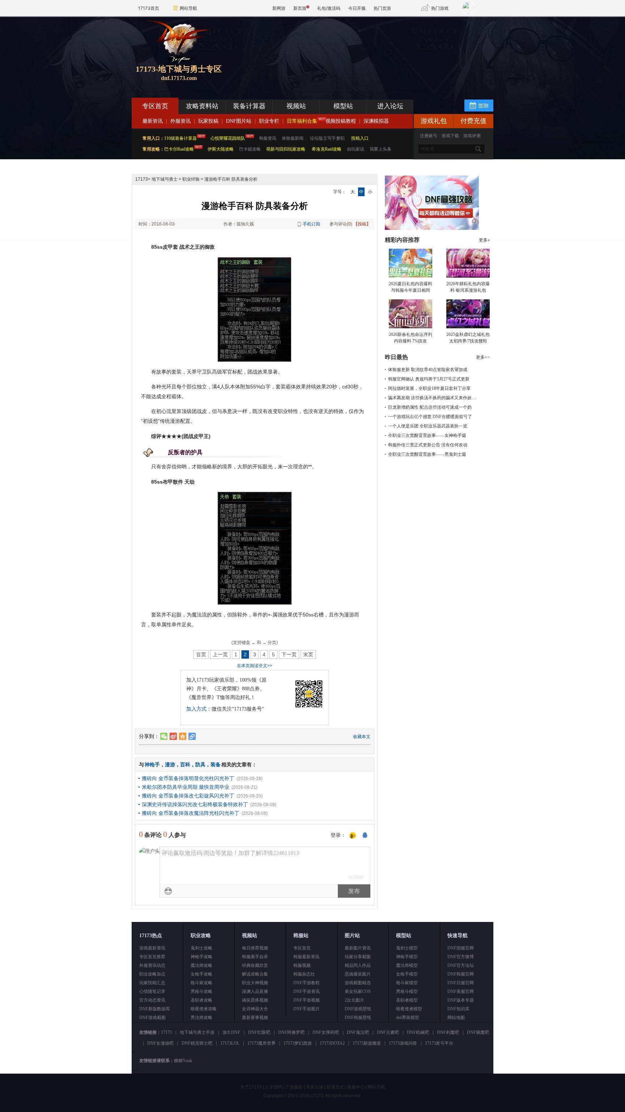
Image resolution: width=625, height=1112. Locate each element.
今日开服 (357, 8)
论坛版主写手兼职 (327, 138)
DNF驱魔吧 (478, 1032)
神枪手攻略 (201, 956)
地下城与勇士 (165, 179)
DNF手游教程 (306, 982)
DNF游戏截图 (152, 1017)
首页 (201, 654)
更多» (484, 240)
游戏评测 (472, 135)
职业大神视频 (255, 982)
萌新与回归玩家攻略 (285, 149)
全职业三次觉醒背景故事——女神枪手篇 (427, 435)
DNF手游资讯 (306, 991)
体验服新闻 (292, 138)
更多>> (483, 357)
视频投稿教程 (341, 121)
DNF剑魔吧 (448, 1032)
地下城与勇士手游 (197, 1032)
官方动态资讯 (152, 1000)
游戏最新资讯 (152, 948)
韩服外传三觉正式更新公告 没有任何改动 (427, 444)
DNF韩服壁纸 (358, 1017)
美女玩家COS (358, 991)
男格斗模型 (407, 991)
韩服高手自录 (255, 956)
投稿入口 (360, 138)
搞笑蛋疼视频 (255, 1000)
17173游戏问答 (403, 1043)
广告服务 (294, 1087)
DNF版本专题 (460, 1000)
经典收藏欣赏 (255, 965)
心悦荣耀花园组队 (228, 138)
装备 (216, 764)
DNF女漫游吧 (160, 1043)
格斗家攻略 (201, 982)
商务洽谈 (314, 1087)
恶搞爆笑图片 (358, 974)
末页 (308, 654)
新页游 (299, 8)
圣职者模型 (407, 1000)
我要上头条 (380, 149)
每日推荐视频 (255, 948)
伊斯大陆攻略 (221, 149)
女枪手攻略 (201, 974)
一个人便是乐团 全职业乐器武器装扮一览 (427, 426)
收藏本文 (361, 736)
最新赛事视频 (255, 1017)
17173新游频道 (367, 1043)
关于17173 (251, 1087)
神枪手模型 (407, 956)
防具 (200, 764)
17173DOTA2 (332, 1043)
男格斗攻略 (201, 991)
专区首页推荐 (152, 956)
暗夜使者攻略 (204, 1008)
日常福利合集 (302, 121)
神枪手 (152, 764)
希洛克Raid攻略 (326, 149)
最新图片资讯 (358, 948)
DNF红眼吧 (259, 1032)
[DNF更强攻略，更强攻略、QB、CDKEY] (432, 228)
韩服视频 (302, 965)
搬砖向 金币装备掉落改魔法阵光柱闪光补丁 (190, 813)
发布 (354, 891)
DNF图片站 (238, 121)
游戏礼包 (434, 121)
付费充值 (473, 121)
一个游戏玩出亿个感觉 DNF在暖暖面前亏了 (430, 416)
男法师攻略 (201, 1017)
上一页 (220, 654)
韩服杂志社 (304, 974)
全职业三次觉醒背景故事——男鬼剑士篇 (427, 454)
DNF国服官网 (460, 948)
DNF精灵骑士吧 (197, 1043)
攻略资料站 (202, 106)
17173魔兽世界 (261, 1043)
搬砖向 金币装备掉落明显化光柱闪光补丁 (188, 778)
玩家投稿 (208, 121)
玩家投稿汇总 (152, 982)
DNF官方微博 (460, 956)
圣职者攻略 (201, 1000)
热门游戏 (439, 8)
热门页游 (382, 8)
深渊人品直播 (255, 991)
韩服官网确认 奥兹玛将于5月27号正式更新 (428, 379)
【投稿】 (362, 224)
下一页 (289, 654)
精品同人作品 (358, 965)
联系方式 (335, 1087)
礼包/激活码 (328, 8)
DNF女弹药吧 (325, 1032)
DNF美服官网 (460, 991)
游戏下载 (450, 135)
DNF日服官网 (460, 982)
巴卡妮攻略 (250, 149)
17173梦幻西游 (298, 1043)
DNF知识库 (458, 1008)
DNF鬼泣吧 (358, 1032)
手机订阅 (311, 224)
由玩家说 (355, 149)
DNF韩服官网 (460, 974)
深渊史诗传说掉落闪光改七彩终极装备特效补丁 (195, 804)
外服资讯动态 (152, 965)
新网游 (278, 8)
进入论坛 (390, 106)
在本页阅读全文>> (254, 665)
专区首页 (155, 106)
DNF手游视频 (306, 1000)
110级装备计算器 (180, 138)
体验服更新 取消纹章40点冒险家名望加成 (427, 369)
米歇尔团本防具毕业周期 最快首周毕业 (185, 787)
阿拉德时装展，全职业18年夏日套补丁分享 (429, 388)
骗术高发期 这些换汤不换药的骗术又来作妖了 (432, 397)
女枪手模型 (407, 974)
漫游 (170, 764)
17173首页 (148, 8)
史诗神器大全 (255, 1008)
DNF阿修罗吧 (291, 1032)
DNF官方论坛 (460, 965)
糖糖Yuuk (183, 1060)
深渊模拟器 (376, 121)
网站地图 (456, 1017)
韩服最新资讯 (306, 956)
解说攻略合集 (255, 974)
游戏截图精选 (358, 982)
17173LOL (229, 1043)
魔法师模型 (407, 965)
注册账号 (428, 135)
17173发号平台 (439, 1043)
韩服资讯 (267, 138)
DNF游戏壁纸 (358, 1008)
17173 (141, 179)
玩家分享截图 (358, 956)
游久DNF (231, 1032)
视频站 (296, 106)
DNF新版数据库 (154, 1008)
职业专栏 (269, 121)
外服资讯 (180, 121)
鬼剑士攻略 (201, 948)
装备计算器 (249, 106)
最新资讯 (153, 121)
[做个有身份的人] (352, 835)
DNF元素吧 (388, 1032)
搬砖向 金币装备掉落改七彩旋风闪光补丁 (188, 796)
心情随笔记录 (152, 991)
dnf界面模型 (407, 1017)
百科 (185, 764)
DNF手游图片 (306, 1008)
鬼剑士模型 (407, 948)
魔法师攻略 (201, 965)
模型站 (343, 106)
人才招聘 (273, 1087)
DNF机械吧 (418, 1032)
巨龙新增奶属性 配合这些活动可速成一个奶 (430, 407)
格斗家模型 (407, 982)
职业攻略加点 (152, 974)
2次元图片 (354, 1000)
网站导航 (188, 8)
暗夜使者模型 (409, 1008)
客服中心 (356, 1087)
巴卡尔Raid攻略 (179, 149)
